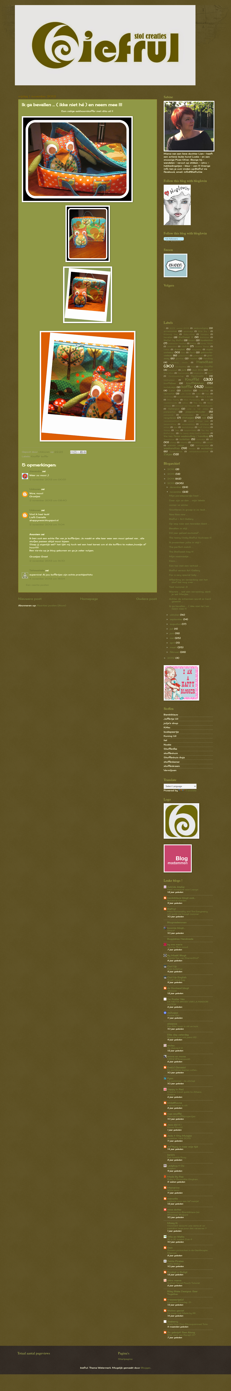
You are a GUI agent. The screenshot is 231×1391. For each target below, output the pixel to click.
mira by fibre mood (177, 947)
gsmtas (180, 358)
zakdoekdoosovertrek (198, 451)
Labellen (186, 390)
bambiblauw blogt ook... (181, 898)
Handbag (208, 358)
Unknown (34, 489)
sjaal (176, 427)
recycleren (170, 417)
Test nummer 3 (178, 587)
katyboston (198, 373)
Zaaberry (172, 1321)
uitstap (173, 442)
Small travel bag (176, 980)
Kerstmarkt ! (199, 376)
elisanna (172, 1023)
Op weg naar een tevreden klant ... (189, 523)
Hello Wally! (173, 1263)
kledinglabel (169, 380)
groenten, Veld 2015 (179, 1138)
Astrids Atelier (176, 887)
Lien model (186, 394)
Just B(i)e (197, 370)
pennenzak (169, 415)
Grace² (171, 930)
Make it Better (206, 397)
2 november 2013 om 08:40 (48, 500)
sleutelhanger (188, 427)
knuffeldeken (195, 383)
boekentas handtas (177, 343)
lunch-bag (168, 397)
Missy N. (172, 1223)
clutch (185, 346)
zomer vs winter (178, 505)
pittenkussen (187, 415)
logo (207, 394)
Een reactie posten (37, 585)
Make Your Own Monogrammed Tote (187, 1324)
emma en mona (176, 1056)
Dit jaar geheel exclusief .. (184, 533)
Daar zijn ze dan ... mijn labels (187, 500)
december (176, 487)
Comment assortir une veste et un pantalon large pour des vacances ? (187, 1227)
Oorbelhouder (206, 406)
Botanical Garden (176, 900)
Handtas (205, 362)
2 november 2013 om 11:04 (47, 524)
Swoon (167, 430)
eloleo (171, 1045)
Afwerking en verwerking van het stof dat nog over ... (188, 581)
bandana (205, 334)
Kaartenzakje (183, 373)
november (176, 491)
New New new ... (178, 514)
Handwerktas (181, 367)
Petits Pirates (175, 1261)
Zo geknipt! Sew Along (181, 1332)
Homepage (89, 599)
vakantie (184, 442)
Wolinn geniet (175, 1310)
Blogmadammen (177, 922)
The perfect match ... (181, 547)
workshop (207, 448)
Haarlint (193, 358)
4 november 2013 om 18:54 (47, 578)
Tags (177, 430)
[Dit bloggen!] (75, 452)
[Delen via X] (78, 452)
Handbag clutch (179, 362)
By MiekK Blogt (176, 955)
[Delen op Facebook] (81, 452)
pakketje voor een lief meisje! (183, 1201)
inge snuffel (174, 1113)
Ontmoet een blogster (185, 406)
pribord (204, 415)
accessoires (170, 331)
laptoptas (169, 393)
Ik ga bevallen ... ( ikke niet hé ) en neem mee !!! (189, 607)
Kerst (210, 373)
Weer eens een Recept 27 (181, 1335)
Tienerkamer (169, 439)
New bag (198, 403)
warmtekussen (202, 445)
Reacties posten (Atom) (51, 605)
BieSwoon (204, 337)
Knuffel (35, 456)
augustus (176, 624)
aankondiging (201, 328)
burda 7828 (207, 343)
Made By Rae (175, 1176)
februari (175, 652)
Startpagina (125, 1359)
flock (192, 352)
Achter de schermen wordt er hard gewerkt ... (190, 600)
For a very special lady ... (184, 575)
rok (204, 417)
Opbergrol (173, 409)
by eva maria (174, 944)
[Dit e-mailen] (72, 452)
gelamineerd (183, 355)
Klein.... (173, 561)
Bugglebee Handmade (180, 939)
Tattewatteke (36, 570)
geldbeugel (198, 355)
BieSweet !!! (186, 337)
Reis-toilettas (174, 969)
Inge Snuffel (206, 366)
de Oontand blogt (178, 988)
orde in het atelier (197, 409)
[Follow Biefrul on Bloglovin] (177, 224)
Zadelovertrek (176, 451)
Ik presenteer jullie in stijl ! (185, 542)
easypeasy (196, 349)
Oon (169, 1247)
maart (174, 647)
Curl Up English (177, 977)
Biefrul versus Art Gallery (184, 570)
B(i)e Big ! (203, 331)
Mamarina (173, 1187)
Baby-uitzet (189, 334)
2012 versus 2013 (179, 328)
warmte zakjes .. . (178, 445)
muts (207, 400)
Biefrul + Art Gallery (181, 519)
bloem (191, 340)
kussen (209, 387)
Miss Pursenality (192, 400)
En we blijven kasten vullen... (182, 1070)
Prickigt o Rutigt (177, 1272)
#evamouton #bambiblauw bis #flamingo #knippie (183, 1213)
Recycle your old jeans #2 (182, 1037)
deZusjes (172, 1012)
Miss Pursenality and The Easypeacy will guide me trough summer (187, 912)
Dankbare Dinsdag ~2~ (179, 1302)
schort (167, 427)
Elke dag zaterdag (178, 1034)
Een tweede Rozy (176, 1157)
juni (172, 633)
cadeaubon (172, 346)
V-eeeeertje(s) (175, 1299)
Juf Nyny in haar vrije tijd (182, 1146)
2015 (171, 474)
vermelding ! (196, 442)
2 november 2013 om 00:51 (47, 479)
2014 (171, 478)
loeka (198, 394)
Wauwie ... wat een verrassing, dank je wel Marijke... (190, 592)
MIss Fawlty (173, 400)
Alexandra (35, 471)
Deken (166, 349)
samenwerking (188, 424)
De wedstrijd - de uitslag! (181, 1081)
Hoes (193, 367)
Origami (171, 1168)
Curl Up (172, 966)
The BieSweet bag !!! (181, 551)
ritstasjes (188, 417)
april (173, 642)
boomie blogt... (176, 928)
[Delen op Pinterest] (84, 452)
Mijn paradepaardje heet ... (185, 495)
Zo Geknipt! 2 (175, 1048)
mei (172, 638)
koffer (44, 456)
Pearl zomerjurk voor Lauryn (182, 889)
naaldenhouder (170, 403)
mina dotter (174, 1209)
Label (172, 390)
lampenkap (204, 391)
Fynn (170, 1078)
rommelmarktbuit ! (173, 421)
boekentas (206, 340)
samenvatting (170, 424)
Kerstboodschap (176, 376)
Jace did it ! (174, 1124)
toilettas (184, 439)
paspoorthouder (195, 411)
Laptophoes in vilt (177, 1105)
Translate (190, 790)
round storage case (198, 421)
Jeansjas (172, 990)
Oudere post (146, 599)
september (176, 619)
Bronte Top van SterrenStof (182, 958)
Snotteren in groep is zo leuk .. (188, 509)
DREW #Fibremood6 (178, 1059)
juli (172, 628)
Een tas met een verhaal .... (185, 565)
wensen (192, 448)
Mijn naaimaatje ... (180, 556)
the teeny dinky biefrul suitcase (194, 433)
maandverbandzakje (186, 397)
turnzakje (201, 439)
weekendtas (172, 448)
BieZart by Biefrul (173, 340)
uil (211, 439)
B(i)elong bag (170, 334)
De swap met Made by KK (181, 1313)
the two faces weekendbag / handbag (186, 436)
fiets (183, 352)
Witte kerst (173, 1190)
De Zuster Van (176, 999)
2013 (171, 483)
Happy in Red (175, 1089)
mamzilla (172, 1198)
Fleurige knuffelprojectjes (181, 1116)
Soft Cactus (204, 427)
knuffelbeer (170, 383)
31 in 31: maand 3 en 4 (179, 1239)
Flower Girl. (173, 1015)
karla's (171, 1154)
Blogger (146, 1367)
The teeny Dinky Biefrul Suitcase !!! (190, 537)
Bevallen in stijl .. (179, 528)
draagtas (179, 349)
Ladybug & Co (175, 1165)
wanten (209, 442)
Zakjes (168, 454)
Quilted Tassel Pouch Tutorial (183, 1283)
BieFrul (171, 908)
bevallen (168, 337)
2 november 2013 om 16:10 (47, 560)
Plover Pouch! (174, 1127)
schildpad (204, 424)
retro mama (174, 1280)
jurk (184, 369)
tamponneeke (190, 430)
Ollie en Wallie (175, 1236)
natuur (185, 403)
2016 (171, 469)
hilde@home (174, 1102)
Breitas (193, 343)
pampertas (170, 412)
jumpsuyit (172, 370)
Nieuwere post (30, 599)
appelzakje (188, 331)
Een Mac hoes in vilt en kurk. (182, 1026)
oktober (175, 614)
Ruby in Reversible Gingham (182, 1179)
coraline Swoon (202, 346)
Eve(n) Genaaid (176, 1067)
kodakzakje (170, 387)
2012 (171, 658)
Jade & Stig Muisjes (179, 1135)
